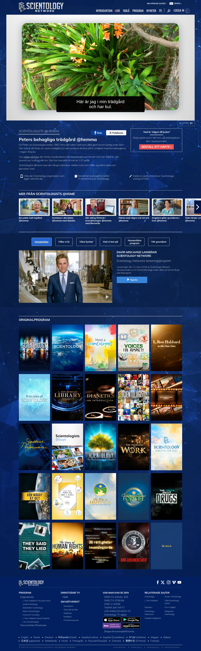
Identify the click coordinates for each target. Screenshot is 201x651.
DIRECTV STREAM (114, 600)
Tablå (65, 596)
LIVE (117, 10)
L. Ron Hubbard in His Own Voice (36, 600)
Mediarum (68, 613)
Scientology (150, 596)
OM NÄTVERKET (70, 601)
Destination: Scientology (33, 607)
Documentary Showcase (33, 625)
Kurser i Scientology (173, 596)
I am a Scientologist (31, 622)
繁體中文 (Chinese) (136, 640)
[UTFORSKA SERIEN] (34, 348)
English (25, 637)
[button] (3, 207)
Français (154, 640)
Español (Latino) (90, 637)
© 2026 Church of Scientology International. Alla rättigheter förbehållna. (47, 647)
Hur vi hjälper (170, 607)
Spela (134, 279)
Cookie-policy (136, 647)
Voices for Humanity (31, 615)
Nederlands (51, 640)
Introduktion (68, 606)
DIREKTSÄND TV (70, 592)
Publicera (117, 132)
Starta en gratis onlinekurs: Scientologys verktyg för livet (153, 177)
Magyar (155, 637)
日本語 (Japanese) (30, 640)
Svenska (116, 640)
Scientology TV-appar (115, 614)
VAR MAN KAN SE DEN (116, 592)
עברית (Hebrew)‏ (137, 637)
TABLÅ (126, 10)
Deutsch (49, 637)
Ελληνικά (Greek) (67, 637)
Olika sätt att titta (71, 609)
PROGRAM (137, 10)
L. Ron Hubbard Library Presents (36, 618)
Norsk (65, 640)
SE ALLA (166, 545)
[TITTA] (34, 397)
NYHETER (151, 10)
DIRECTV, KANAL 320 (116, 596)
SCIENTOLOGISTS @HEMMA (39, 131)
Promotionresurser (71, 620)
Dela (99, 132)
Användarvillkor (119, 647)
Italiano (167, 637)
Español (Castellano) (113, 637)
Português (78, 640)
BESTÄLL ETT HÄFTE (156, 147)
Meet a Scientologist (31, 611)
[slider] (106, 117)
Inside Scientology (30, 604)
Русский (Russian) (97, 640)
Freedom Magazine (153, 618)
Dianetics (148, 607)
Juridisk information (172, 647)
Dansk (36, 637)
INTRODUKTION (104, 10)
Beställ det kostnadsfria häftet (93, 177)
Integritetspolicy (153, 647)
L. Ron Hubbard (151, 600)
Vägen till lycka (31, 156)
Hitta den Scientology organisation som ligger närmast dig (44, 177)
